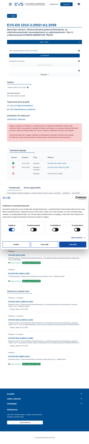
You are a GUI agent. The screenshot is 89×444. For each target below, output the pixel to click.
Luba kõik (73, 244)
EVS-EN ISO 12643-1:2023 (19, 273)
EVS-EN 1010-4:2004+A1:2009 (20, 338)
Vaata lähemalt (25, 422)
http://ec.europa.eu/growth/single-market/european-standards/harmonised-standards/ (41, 137)
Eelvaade (43, 74)
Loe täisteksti (44, 55)
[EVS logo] (30, 4)
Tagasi (13, 16)
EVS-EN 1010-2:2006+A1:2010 (20, 320)
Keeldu (16, 244)
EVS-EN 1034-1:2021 (16, 255)
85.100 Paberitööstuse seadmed (21, 109)
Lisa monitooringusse (44, 65)
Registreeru (54, 4)
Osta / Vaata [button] (44, 42)
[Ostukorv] (78, 4)
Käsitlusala (14, 188)
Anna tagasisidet (32, 188)
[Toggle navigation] (10, 4)
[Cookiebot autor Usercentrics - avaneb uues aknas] (77, 198)
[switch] (33, 229)
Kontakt (10, 394)
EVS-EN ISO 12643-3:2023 (57, 163)
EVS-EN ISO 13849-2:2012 (19, 356)
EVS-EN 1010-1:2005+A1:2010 (20, 302)
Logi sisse (66, 4)
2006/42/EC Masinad (16, 119)
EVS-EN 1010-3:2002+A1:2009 (58, 167)
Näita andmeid (76, 238)
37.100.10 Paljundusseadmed (20, 106)
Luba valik (44, 244)
